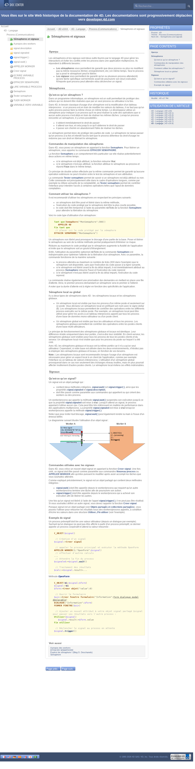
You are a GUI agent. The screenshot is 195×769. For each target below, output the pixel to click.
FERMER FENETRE (63, 605)
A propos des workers (25, 43)
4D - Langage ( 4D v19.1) (162, 113)
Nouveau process (126, 471)
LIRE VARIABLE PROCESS (28, 87)
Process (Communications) (20, 34)
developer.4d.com (100, 19)
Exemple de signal (162, 85)
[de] (14, 756)
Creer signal (20, 71)
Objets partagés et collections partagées (112, 507)
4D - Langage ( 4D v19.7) (162, 121)
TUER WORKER (22, 100)
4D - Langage (11, 30)
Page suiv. (67, 668)
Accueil (4, 26)
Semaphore (20, 91)
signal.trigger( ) (21, 57)
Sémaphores (157, 56)
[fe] (25, 756)
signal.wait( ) (20, 62)
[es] (20, 756)
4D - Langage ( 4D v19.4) (162, 115)
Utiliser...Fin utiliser (98, 512)
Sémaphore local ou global (165, 71)
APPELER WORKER (24, 66)
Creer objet (70, 588)
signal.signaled (21, 53)
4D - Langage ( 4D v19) (161, 111)
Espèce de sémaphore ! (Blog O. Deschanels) (71, 652)
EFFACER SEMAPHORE (26, 82)
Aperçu (154, 52)
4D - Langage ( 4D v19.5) (162, 117)
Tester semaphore (23, 96)
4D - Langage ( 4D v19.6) (162, 119)
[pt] (35, 756)
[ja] (30, 756)
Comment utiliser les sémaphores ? (169, 68)
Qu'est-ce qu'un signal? (164, 79)
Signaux (155, 75)
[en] (9, 756)
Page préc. (52, 668)
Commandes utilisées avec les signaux (171, 82)
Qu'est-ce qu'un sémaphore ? (167, 60)
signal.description (23, 48)
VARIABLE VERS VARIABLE (28, 105)
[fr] (4, 756)
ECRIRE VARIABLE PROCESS (24, 76)
